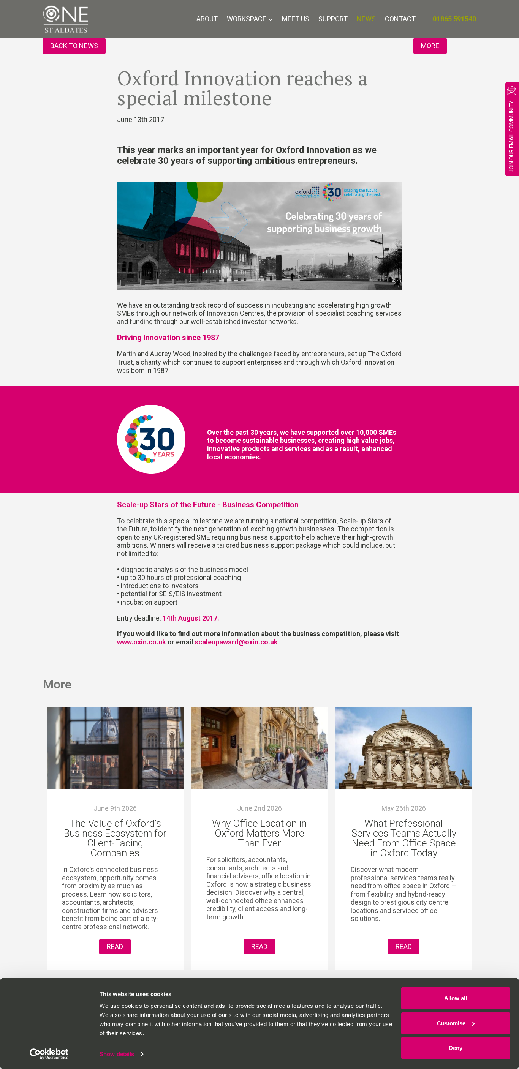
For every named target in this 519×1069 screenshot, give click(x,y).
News (366, 19)
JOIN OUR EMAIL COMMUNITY (511, 136)
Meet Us (295, 19)
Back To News (74, 46)
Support (333, 19)
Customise (451, 1023)
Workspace (246, 19)
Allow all (455, 998)
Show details (117, 1054)
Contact (400, 19)
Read (115, 947)
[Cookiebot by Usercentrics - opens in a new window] (49, 1054)
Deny (455, 1048)
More (430, 46)
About (207, 19)
